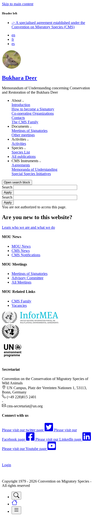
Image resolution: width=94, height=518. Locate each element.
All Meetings (21, 282)
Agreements (21, 165)
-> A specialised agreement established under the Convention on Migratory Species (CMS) (48, 25)
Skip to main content (17, 4)
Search (7, 187)
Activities (19, 144)
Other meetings (23, 135)
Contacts (18, 118)
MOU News (21, 246)
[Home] (11, 68)
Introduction (21, 105)
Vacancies (19, 305)
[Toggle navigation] (16, 496)
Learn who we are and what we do (28, 227)
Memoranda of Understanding (34, 169)
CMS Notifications (26, 255)
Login (6, 465)
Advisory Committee (27, 278)
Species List (21, 152)
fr (13, 39)
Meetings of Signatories (29, 131)
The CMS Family (25, 122)
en (13, 35)
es (13, 44)
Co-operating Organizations (33, 113)
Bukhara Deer (19, 78)
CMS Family (21, 301)
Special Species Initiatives (31, 174)
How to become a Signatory (33, 109)
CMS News (21, 251)
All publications (24, 156)
